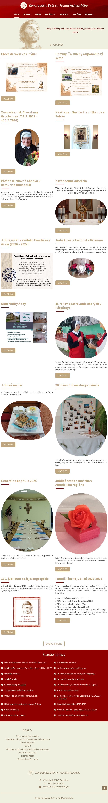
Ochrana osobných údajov (27, 736)
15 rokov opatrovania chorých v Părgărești (76, 673)
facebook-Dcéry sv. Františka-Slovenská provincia (28, 739)
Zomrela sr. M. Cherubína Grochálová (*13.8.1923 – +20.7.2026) (79, 697)
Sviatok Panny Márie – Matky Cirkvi (72, 715)
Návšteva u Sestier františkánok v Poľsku (22, 704)
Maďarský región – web (27, 759)
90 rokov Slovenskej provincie (70, 679)
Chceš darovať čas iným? (68, 690)
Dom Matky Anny (11, 673)
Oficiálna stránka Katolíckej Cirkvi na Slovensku (27, 749)
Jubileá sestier (11, 679)
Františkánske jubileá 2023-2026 (71, 704)
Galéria (77, 14)
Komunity (64, 14)
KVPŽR (27, 746)
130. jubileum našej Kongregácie (18, 690)
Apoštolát (50, 14)
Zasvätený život (28, 742)
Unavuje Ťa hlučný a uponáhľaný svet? (21, 695)
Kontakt (89, 14)
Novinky (27, 14)
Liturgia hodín (27, 755)
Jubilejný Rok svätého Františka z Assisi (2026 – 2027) (28, 668)
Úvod (16, 14)
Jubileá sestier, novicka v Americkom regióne (77, 684)
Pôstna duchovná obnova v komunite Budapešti (25, 662)
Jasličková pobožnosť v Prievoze (71, 668)
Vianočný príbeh (11, 709)
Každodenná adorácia (66, 662)
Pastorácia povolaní (27, 752)
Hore (104, 788)
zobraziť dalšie (54, 643)
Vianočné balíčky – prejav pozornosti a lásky (77, 709)
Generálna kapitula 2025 (15, 684)
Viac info (8, 98)
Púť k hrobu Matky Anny (14, 715)
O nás (38, 14)
